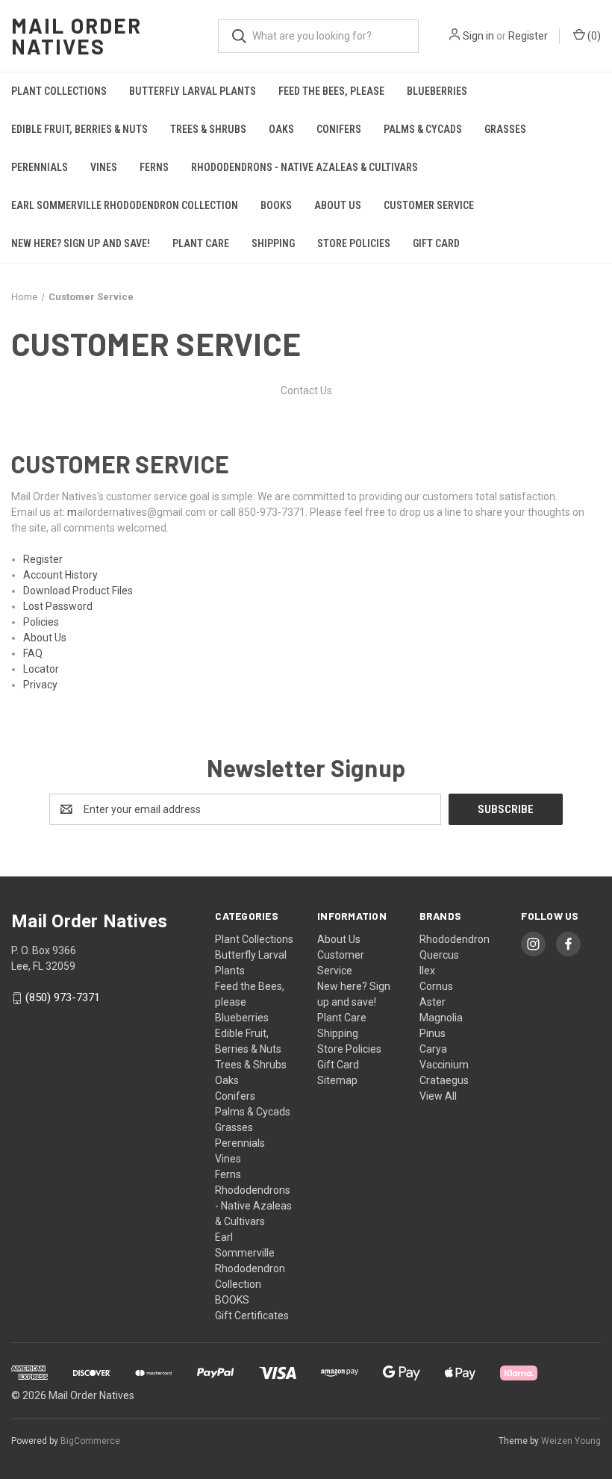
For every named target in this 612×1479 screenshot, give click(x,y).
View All (438, 1096)
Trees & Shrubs (208, 129)
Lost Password (58, 606)
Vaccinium (444, 1065)
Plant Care (200, 243)
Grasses (505, 129)
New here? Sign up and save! (80, 243)
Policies (41, 622)
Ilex (427, 971)
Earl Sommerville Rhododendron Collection (124, 205)
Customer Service (429, 205)
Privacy (40, 685)
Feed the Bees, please (331, 91)
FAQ (33, 653)
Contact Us (306, 390)
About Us (337, 205)
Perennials (39, 167)
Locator (41, 669)
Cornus (436, 986)
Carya (433, 1049)
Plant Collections (59, 91)
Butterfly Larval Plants (192, 91)
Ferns (154, 167)
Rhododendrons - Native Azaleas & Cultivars (304, 167)
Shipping (273, 243)
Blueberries (437, 91)
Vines (103, 167)
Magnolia (441, 1018)
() (593, 36)
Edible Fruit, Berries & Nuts (79, 129)
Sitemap (337, 1080)
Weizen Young (571, 1441)
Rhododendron (454, 939)
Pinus (432, 1033)
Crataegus (444, 1080)
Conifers (338, 129)
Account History (60, 575)
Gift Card (436, 243)
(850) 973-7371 (62, 998)
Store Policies (353, 243)
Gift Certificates (252, 1315)
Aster (432, 1002)
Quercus (439, 955)
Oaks (281, 129)
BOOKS (276, 205)
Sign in (478, 36)
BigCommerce (90, 1441)
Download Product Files (78, 591)
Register (528, 36)
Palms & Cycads (423, 129)
